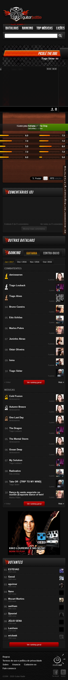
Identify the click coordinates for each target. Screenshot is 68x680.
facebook (55, 676)
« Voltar (7, 382)
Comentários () (20, 192)
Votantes (15, 562)
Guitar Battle (22, 14)
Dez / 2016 (22, 262)
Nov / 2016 (34, 262)
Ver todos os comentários (52, 224)
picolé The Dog (47, 53)
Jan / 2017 (9, 262)
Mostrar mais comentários (34, 229)
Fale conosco (9, 668)
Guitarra (32, 253)
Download (52, 109)
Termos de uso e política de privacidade (22, 661)
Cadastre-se (30, 664)
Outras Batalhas (21, 240)
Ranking (27, 28)
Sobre (6, 664)
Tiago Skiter (48, 58)
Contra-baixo (51, 253)
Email (45, 178)
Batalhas (12, 28)
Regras (6, 657)
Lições (60, 28)
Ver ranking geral (34, 382)
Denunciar (56, 109)
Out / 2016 (47, 262)
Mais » (61, 382)
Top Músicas (44, 28)
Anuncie (16, 664)
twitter (63, 676)
